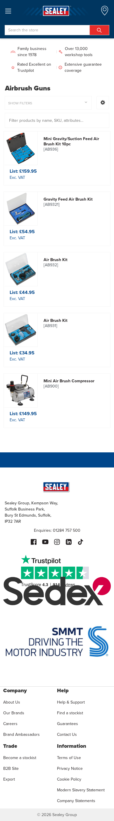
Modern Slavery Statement (81, 790)
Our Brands (13, 713)
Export (9, 779)
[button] (102, 102)
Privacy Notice (70, 768)
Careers (10, 724)
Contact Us (67, 734)
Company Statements (76, 801)
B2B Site (11, 768)
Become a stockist (19, 758)
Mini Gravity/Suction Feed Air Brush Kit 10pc (71, 144)
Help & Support (71, 702)
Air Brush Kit (56, 262)
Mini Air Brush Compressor (69, 383)
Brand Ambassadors (21, 734)
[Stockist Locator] (104, 12)
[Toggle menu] (8, 11)
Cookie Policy (69, 779)
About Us (11, 702)
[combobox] (57, 30)
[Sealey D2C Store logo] (57, 11)
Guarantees (67, 724)
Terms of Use (69, 758)
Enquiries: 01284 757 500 (57, 530)
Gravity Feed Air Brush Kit (68, 202)
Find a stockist (70, 713)
